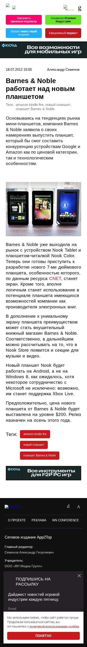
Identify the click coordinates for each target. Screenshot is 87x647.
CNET (55, 278)
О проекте (17, 520)
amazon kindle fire (29, 105)
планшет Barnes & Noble (35, 109)
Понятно (43, 636)
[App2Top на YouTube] (58, 507)
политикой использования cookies (54, 626)
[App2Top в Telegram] (78, 507)
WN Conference (65, 520)
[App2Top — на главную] (17, 507)
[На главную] (8, 7)
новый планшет (57, 105)
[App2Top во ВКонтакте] (68, 507)
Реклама (39, 520)
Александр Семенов (63, 69)
